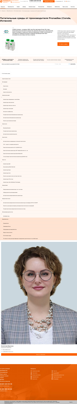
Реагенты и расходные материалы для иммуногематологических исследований (18, 205)
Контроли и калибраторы (8, 111)
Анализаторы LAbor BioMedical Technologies (11, 182)
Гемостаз (4, 159)
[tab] (7, 60)
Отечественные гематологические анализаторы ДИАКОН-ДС (15, 156)
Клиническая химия (5, 95)
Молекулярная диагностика (7, 211)
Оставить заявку (63, 44)
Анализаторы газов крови (8, 108)
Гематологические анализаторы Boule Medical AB (12, 153)
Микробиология (10, 10)
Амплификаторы (6, 216)
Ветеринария (4, 81)
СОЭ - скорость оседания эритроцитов (10, 144)
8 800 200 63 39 (35, 0)
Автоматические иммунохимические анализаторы (12, 195)
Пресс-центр (65, 6)
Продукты (3, 6)
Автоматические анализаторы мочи (10, 134)
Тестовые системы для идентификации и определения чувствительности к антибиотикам (20, 238)
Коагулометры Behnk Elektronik (9, 166)
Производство (11, 6)
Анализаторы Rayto (7, 169)
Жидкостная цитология (7, 232)
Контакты (73, 6)
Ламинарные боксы (7, 226)
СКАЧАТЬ (72, 64)
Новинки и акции (32, 6)
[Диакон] (0, 10)
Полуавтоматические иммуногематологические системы (14, 208)
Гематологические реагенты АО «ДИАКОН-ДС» (12, 147)
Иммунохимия (5, 185)
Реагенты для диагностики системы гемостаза (12, 176)
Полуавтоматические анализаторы (10, 131)
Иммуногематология (6, 198)
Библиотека (57, 6)
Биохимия (5, 89)
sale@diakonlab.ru (3, 390)
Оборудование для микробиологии (9, 229)
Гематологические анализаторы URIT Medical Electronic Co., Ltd (15, 150)
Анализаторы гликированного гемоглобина (11, 99)
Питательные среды (17, 10)
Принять (71, 402)
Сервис (18, 6)
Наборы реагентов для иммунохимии (10, 192)
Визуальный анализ (6, 127)
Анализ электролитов (7, 92)
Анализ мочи (4, 123)
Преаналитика (6, 223)
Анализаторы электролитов (8, 102)
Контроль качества (5, 381)
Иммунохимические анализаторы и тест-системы (12, 189)
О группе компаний (5, 368)
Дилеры (24, 6)
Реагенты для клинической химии (9, 120)
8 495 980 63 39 (6, 389)
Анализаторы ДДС (6, 163)
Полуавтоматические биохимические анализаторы (13, 114)
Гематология (5, 86)
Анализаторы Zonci (7, 173)
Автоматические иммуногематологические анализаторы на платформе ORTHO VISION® (20, 202)
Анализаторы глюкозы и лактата (9, 105)
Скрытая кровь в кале (6, 78)
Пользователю (41, 6)
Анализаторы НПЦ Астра (8, 179)
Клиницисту (49, 6)
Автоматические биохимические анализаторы (12, 117)
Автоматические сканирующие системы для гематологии (14, 141)
